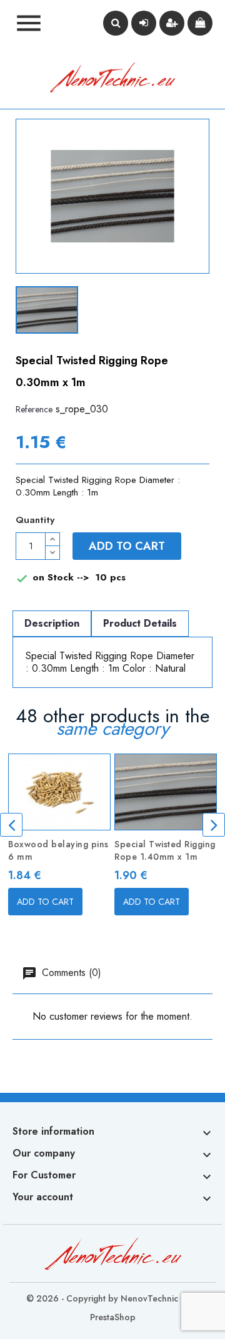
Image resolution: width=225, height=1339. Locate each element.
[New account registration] (171, 23)
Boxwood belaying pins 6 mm (58, 850)
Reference (34, 409)
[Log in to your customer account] (143, 23)
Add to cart (127, 546)
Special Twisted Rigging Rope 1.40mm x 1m (165, 850)
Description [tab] (51, 623)
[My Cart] (200, 23)
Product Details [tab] (140, 623)
